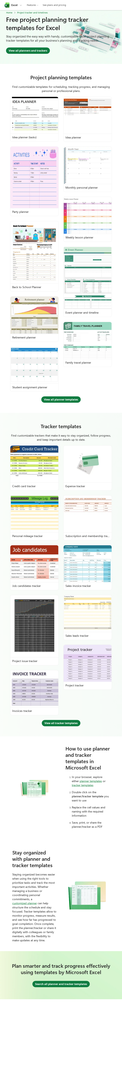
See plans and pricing (54, 4)
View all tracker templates (61, 723)
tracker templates (82, 785)
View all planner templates (61, 399)
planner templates (91, 781)
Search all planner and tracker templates (61, 984)
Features (31, 4)
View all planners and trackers (28, 50)
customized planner (24, 903)
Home (9, 12)
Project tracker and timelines (32, 12)
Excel (14, 5)
